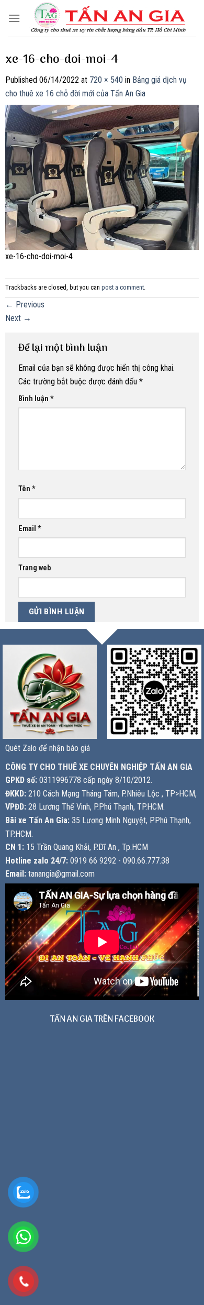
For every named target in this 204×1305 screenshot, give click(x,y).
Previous (24, 304)
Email (29, 528)
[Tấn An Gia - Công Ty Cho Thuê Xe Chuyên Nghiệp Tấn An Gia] (108, 19)
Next (18, 318)
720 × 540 (106, 80)
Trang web (34, 567)
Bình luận (36, 398)
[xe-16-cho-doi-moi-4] (102, 176)
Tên (27, 488)
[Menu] (14, 18)
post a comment (122, 287)
